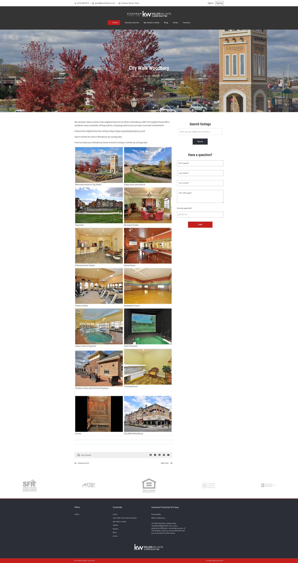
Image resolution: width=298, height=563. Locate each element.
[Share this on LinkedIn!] (159, 455)
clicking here (116, 136)
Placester (220, 561)
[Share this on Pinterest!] (164, 455)
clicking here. (142, 142)
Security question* (184, 208)
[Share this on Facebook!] (151, 455)
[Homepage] (149, 13)
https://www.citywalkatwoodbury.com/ (127, 131)
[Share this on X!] (155, 455)
